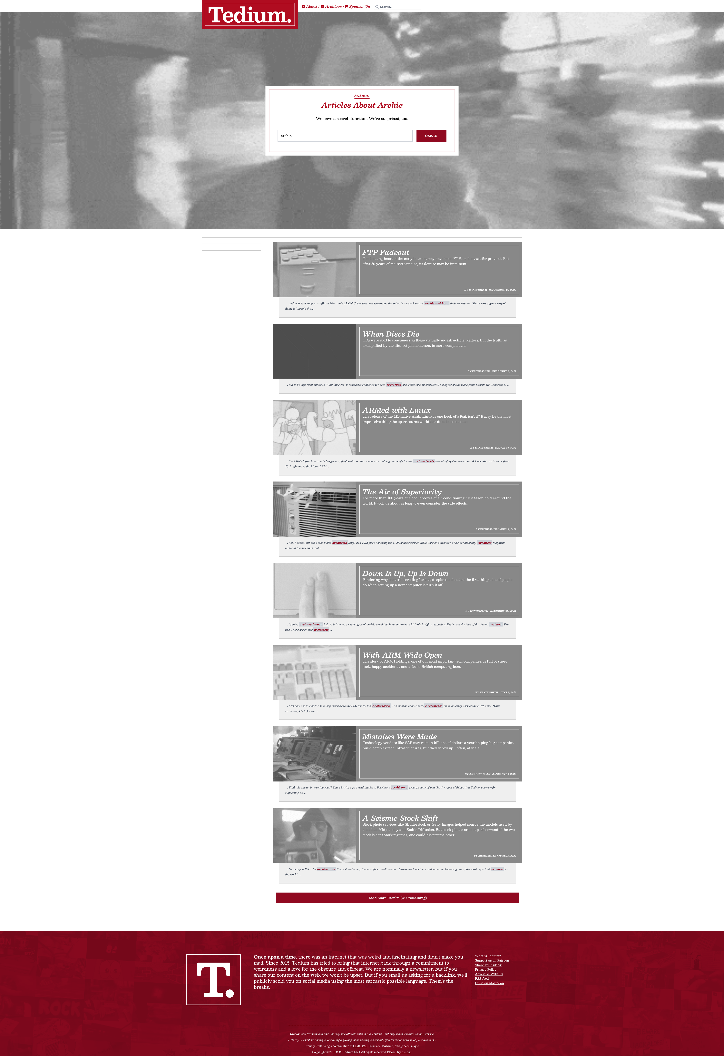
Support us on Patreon (492, 960)
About (311, 6)
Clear (431, 135)
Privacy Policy (485, 969)
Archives (333, 6)
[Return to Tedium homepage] (250, 14)
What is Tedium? (488, 955)
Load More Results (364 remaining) (398, 897)
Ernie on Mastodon (489, 982)
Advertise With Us (489, 973)
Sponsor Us (359, 6)
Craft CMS (360, 1046)
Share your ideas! (488, 964)
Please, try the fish (399, 1052)
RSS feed (482, 978)
